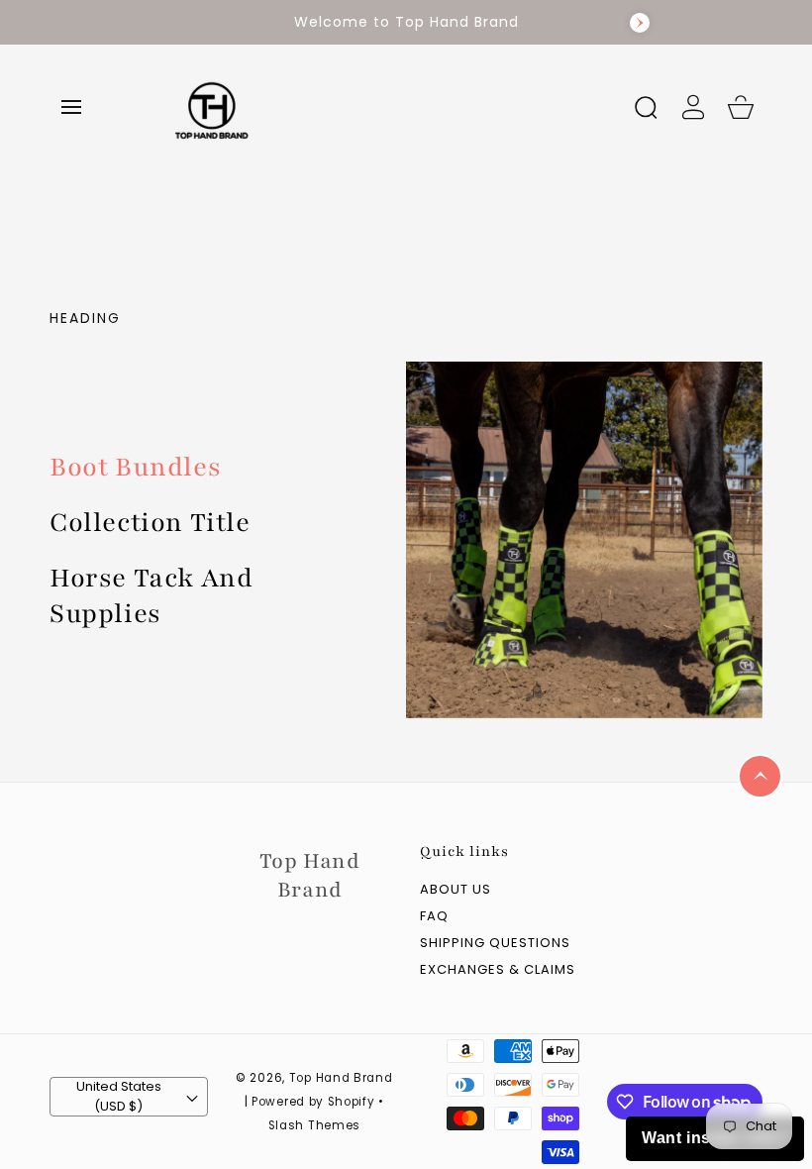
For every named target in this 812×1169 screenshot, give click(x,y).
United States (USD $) (118, 1096)
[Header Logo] (385, 106)
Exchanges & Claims (497, 970)
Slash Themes (314, 1125)
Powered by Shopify (313, 1102)
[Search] (646, 107)
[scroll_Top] (760, 776)
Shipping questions (495, 943)
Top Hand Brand (341, 1078)
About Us (455, 890)
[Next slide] (640, 23)
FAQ (434, 916)
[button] (71, 107)
